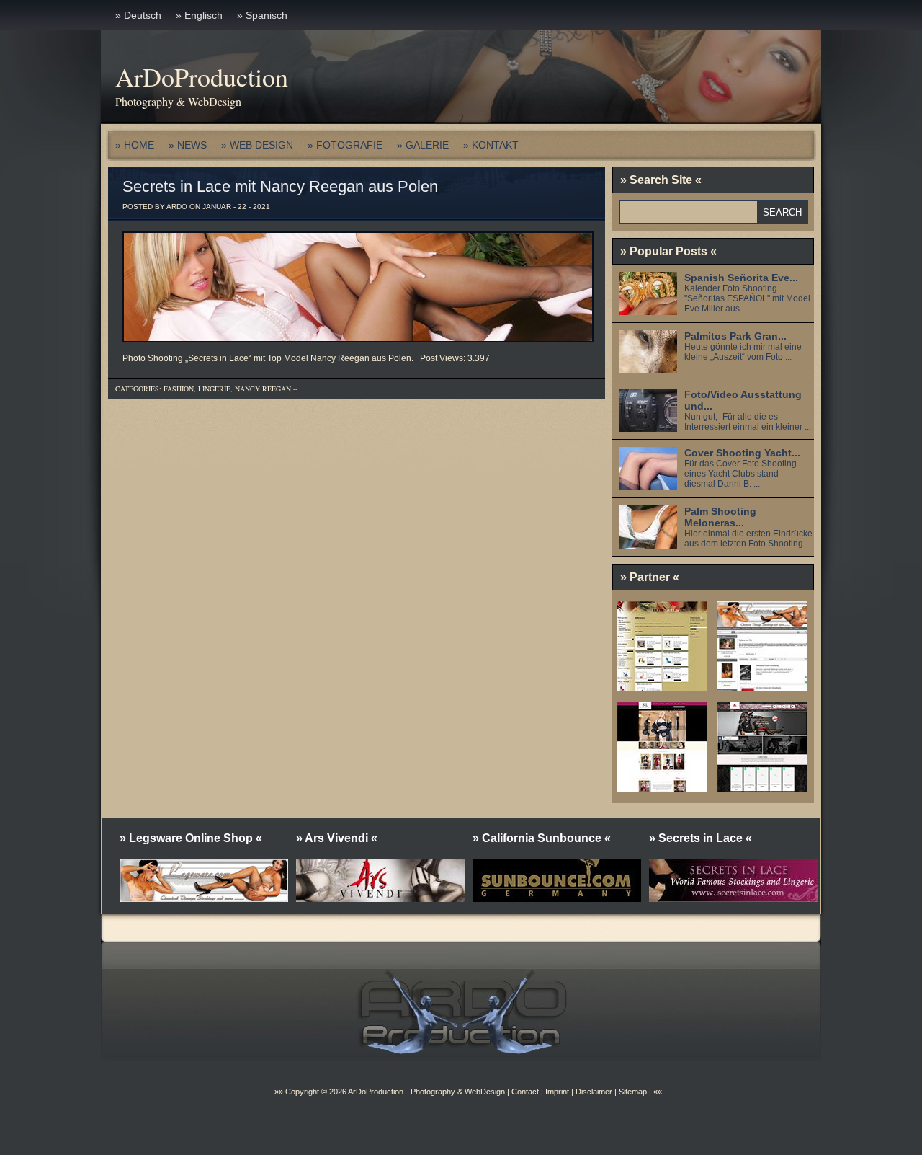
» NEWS (188, 145)
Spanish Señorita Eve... (741, 277)
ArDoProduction (201, 76)
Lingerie (214, 389)
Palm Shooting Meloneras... (720, 516)
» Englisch (199, 15)
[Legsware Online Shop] (762, 686)
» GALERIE (423, 145)
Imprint (557, 1091)
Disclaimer (594, 1091)
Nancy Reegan (263, 389)
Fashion (179, 389)
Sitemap (632, 1091)
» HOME (134, 145)
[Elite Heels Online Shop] (662, 686)
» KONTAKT (491, 145)
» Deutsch (138, 15)
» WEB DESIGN (257, 145)
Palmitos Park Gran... (735, 336)
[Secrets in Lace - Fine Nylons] (662, 787)
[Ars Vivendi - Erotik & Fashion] (762, 787)
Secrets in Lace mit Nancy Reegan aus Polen (280, 186)
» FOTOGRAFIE (345, 145)
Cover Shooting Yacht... (742, 453)
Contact (525, 1091)
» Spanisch (262, 15)
